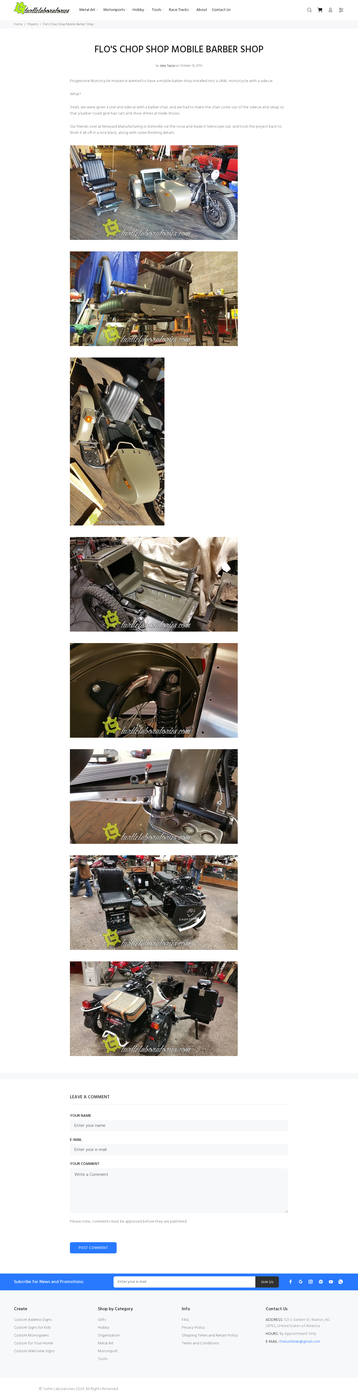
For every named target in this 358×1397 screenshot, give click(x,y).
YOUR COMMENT (84, 1164)
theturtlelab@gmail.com (299, 1341)
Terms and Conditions (200, 1343)
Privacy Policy (193, 1327)
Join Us (267, 1282)
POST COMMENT (93, 1248)
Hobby (103, 1327)
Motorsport (108, 1351)
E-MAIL (76, 1140)
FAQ (185, 1320)
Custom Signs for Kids (32, 1327)
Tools (102, 1359)
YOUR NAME (80, 1116)
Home (18, 24)
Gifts (102, 1320)
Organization (109, 1335)
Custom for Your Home (33, 1343)
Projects (32, 24)
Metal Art (106, 1343)
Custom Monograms (31, 1335)
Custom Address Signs (33, 1320)
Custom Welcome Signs (34, 1351)
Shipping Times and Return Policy (210, 1335)
